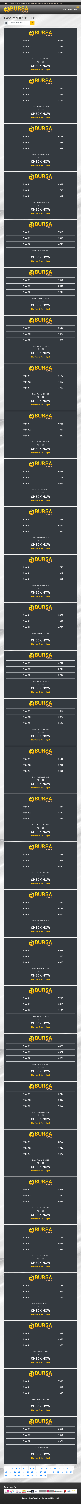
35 (6, 1476)
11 (42, 1468)
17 (68, 1468)
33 (67, 1472)
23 (23, 1472)
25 (32, 1472)
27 (41, 1472)
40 (28, 1476)
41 (32, 1476)
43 (41, 1476)
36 (10, 1476)
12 (46, 1468)
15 (59, 1468)
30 (54, 1472)
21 (15, 1472)
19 (6, 1472)
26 (36, 1472)
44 (45, 1476)
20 (10, 1472)
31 (58, 1472)
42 (36, 1476)
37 (15, 1476)
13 (50, 1468)
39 (23, 1476)
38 (19, 1476)
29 (49, 1472)
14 (55, 1468)
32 (62, 1472)
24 (28, 1472)
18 (72, 1468)
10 (37, 1468)
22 (19, 1472)
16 (63, 1468)
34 (71, 1472)
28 (45, 1472)
